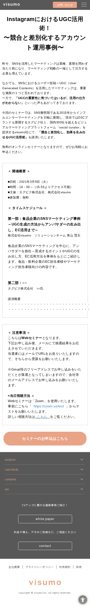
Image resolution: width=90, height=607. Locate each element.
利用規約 (65, 567)
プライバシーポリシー (39, 567)
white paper (45, 519)
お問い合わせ (65, 5)
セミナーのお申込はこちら (45, 439)
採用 (79, 567)
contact (45, 546)
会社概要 (14, 567)
